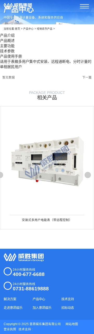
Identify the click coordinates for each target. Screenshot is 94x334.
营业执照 (10, 329)
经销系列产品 (44, 28)
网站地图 (72, 324)
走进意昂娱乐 (13, 308)
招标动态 (67, 308)
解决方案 (10, 299)
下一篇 (87, 77)
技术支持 (67, 299)
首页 (17, 28)
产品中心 (28, 28)
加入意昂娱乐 (42, 308)
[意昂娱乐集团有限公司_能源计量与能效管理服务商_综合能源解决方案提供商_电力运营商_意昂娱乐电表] (23, 257)
